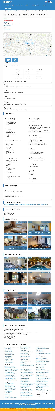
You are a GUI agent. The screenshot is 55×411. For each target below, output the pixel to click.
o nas (43, 403)
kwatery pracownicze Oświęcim (43, 370)
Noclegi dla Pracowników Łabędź (15, 234)
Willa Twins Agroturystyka (15, 319)
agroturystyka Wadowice (25, 369)
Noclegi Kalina (39, 319)
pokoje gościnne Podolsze (10, 376)
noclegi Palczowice (9, 351)
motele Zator (23, 350)
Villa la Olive (16, 284)
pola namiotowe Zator (25, 356)
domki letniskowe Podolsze (11, 370)
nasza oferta (49, 403)
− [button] (5, 37)
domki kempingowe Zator (10, 388)
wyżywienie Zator (8, 391)
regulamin (22, 403)
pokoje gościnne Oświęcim (42, 381)
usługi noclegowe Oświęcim (42, 386)
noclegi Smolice (8, 350)
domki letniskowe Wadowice (26, 375)
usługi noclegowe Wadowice (42, 348)
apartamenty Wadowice (25, 370)
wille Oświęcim (39, 387)
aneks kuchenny (39, 395)
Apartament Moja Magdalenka (39, 248)
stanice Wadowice (40, 347)
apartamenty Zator (9, 385)
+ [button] (5, 35)
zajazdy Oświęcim (40, 389)
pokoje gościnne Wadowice (26, 393)
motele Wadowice (24, 387)
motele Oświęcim (40, 375)
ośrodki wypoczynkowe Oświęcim (43, 378)
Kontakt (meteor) (14, 403)
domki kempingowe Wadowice (27, 373)
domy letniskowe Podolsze (10, 367)
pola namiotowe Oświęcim (42, 383)
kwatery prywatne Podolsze (11, 373)
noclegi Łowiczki (8, 360)
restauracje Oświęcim (41, 384)
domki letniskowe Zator (10, 389)
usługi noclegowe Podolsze (11, 380)
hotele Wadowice (24, 380)
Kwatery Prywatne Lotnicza (15, 269)
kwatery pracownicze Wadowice (27, 383)
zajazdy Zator (23, 364)
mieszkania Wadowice (25, 386)
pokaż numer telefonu (8, 20)
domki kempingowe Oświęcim (43, 361)
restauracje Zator (24, 357)
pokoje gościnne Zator (25, 354)
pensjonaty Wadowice (25, 392)
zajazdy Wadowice (40, 351)
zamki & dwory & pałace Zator (27, 365)
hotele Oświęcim (40, 367)
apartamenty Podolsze (10, 366)
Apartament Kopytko (39, 284)
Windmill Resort (39, 269)
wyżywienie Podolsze (9, 372)
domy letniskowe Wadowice (26, 372)
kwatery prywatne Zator (25, 347)
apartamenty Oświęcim (41, 358)
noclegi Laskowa (8, 356)
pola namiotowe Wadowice (26, 395)
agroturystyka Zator (9, 383)
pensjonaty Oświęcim (41, 380)
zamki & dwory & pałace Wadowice (44, 353)
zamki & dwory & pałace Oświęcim (44, 390)
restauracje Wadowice (25, 397)
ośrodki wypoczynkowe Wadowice (27, 390)
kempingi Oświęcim (40, 369)
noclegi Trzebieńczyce (10, 354)
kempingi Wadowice (25, 381)
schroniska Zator (24, 359)
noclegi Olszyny (8, 357)
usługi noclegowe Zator (25, 361)
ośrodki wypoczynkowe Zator (26, 351)
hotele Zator (7, 394)
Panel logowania (31, 404)
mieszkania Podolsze (9, 375)
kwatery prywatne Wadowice (26, 384)
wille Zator (22, 362)
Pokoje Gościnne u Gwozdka (15, 305)
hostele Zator (8, 392)
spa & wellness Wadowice (26, 389)
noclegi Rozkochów (9, 362)
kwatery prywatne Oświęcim (42, 372)
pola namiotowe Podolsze (10, 378)
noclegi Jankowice (9, 353)
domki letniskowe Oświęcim (42, 363)
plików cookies (12, 408)
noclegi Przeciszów (9, 359)
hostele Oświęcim (40, 366)
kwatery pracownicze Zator (11, 397)
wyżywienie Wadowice (25, 377)
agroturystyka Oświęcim (41, 356)
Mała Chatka (39, 305)
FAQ (27, 403)
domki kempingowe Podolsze (11, 369)
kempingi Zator (8, 395)
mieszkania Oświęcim (41, 373)
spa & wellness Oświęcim (41, 377)
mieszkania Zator (24, 348)
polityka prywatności (35, 403)
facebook (6, 403)
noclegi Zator (8, 348)
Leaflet (46, 55)
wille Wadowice (39, 350)
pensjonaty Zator (24, 353)
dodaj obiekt (22, 404)
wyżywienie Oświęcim (41, 364)
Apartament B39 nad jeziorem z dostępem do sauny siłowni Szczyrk (15, 247)
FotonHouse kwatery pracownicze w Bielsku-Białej (39, 233)
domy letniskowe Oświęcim (42, 360)
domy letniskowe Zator (10, 386)
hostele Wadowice (24, 378)
